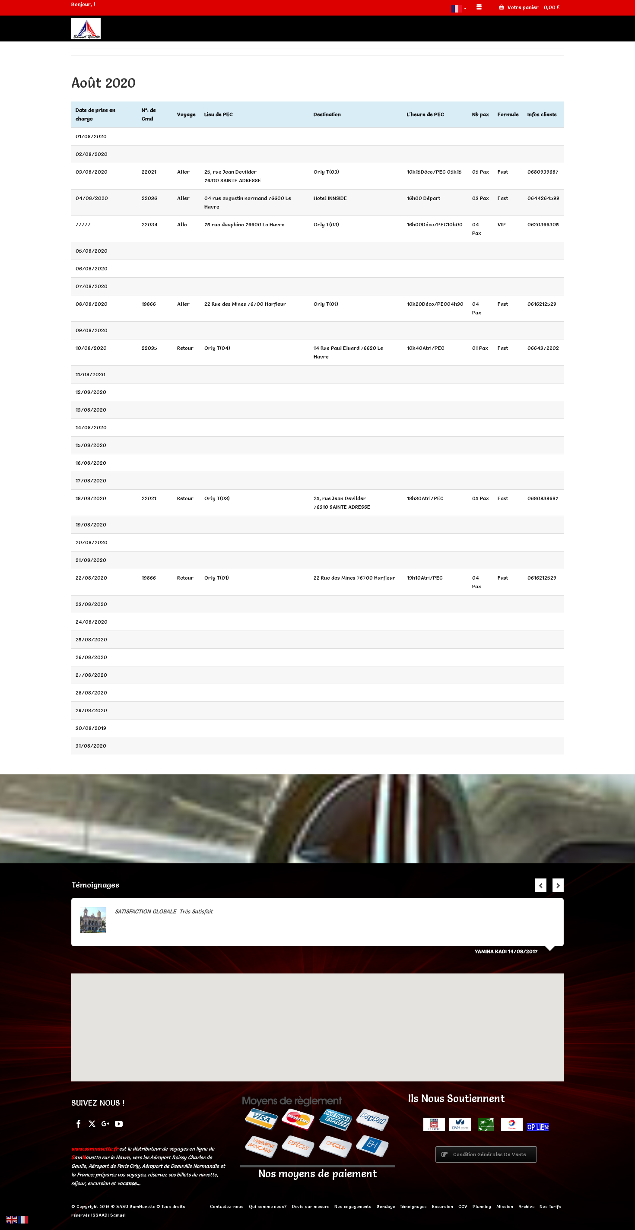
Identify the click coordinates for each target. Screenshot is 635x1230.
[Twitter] (92, 1123)
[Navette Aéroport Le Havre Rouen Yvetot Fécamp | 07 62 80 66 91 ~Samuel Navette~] (149, 28)
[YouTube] (119, 1123)
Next (558, 885)
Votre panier (532, 7)
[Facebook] (79, 1123)
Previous (540, 885)
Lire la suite (316, 911)
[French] (459, 8)
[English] (12, 1218)
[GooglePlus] (105, 1123)
